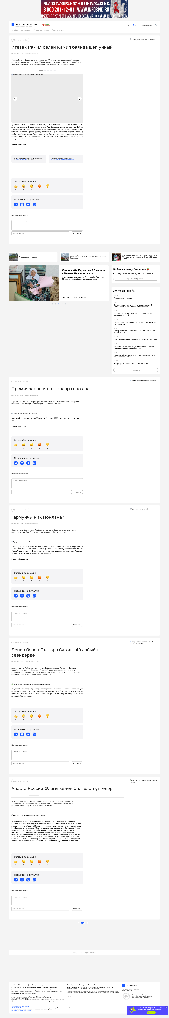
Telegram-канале (21, 159)
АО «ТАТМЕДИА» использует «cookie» (22, 1007)
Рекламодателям (58, 30)
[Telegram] (28, 204)
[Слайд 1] (52, 303)
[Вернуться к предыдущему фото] (15, 99)
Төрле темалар (90, 952)
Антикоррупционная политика (20, 1006)
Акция (46, 30)
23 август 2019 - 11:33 (17, 395)
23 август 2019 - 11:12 (17, 523)
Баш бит (15, 30)
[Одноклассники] (22, 204)
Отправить (77, 233)
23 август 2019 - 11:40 (17, 53)
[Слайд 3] (58, 303)
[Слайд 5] (65, 303)
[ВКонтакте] (16, 204)
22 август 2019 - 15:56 (17, 661)
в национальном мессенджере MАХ (63, 159)
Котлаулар (37, 30)
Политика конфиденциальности (21, 1010)
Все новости (136, 370)
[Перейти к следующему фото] (80, 99)
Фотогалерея (26, 30)
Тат (136, 25)
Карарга (151, 1013)
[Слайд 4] (62, 303)
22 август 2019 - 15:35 (17, 794)
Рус (127, 25)
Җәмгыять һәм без (20, 40)
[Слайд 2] (55, 303)
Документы (77, 952)
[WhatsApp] (34, 204)
